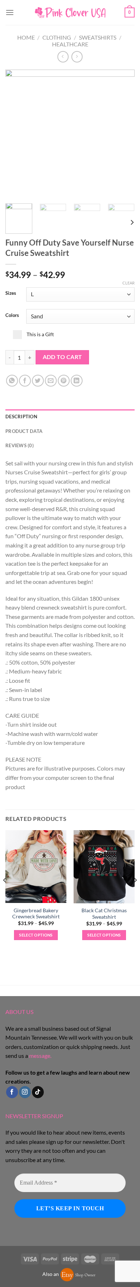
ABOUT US (19, 1011)
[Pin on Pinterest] (64, 381)
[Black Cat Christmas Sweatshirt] (104, 866)
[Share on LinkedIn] (77, 381)
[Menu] (9, 12)
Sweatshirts (97, 37)
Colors (12, 315)
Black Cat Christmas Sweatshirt (104, 914)
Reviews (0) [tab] (19, 445)
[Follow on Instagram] (25, 1092)
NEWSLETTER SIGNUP (34, 1115)
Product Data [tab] (23, 431)
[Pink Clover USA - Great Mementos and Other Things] (70, 12)
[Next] (123, 134)
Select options (36, 935)
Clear (128, 283)
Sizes (10, 293)
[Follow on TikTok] (38, 1092)
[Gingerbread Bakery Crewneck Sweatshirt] (35, 866)
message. (40, 1055)
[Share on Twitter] (38, 381)
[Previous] (16, 134)
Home (26, 37)
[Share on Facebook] (25, 381)
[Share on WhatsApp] (12, 381)
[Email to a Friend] (51, 381)
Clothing (56, 37)
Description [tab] (21, 416)
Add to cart (62, 357)
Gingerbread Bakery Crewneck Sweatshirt (36, 914)
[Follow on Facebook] (12, 1092)
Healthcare (70, 44)
